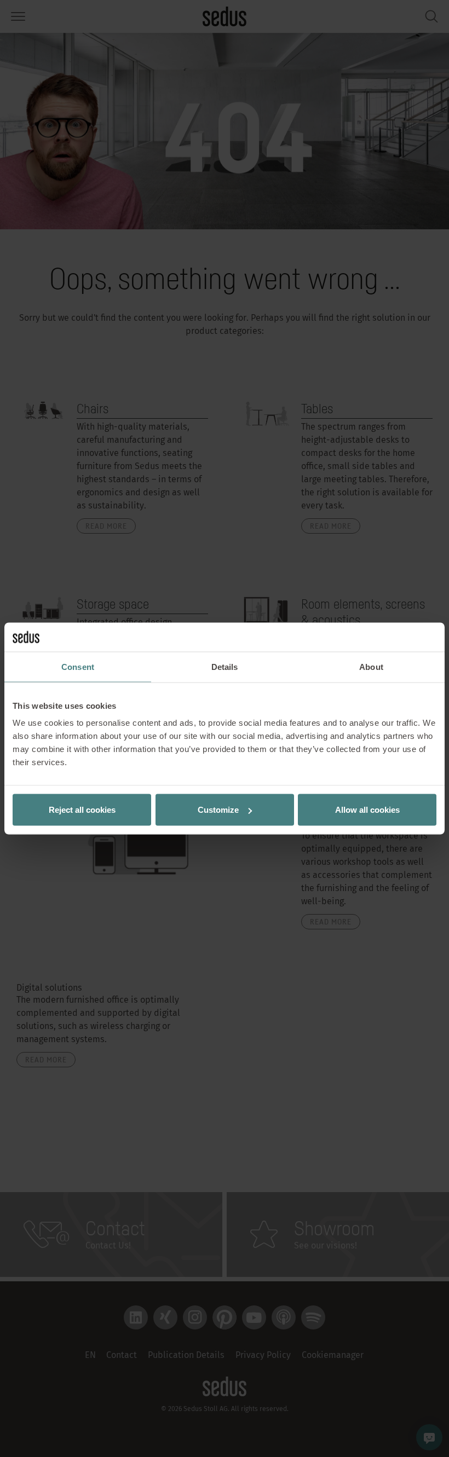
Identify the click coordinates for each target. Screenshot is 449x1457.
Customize (218, 809)
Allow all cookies (367, 809)
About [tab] (371, 666)
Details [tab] (224, 666)
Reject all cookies (82, 809)
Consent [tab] (77, 666)
